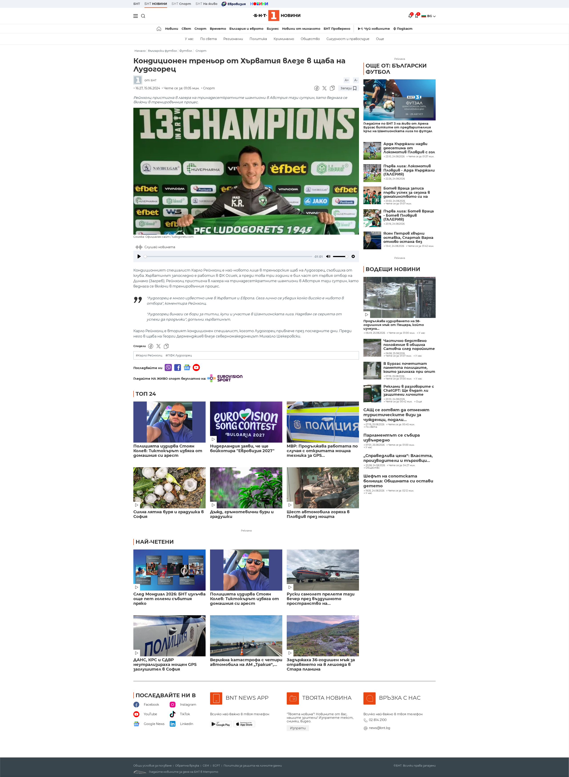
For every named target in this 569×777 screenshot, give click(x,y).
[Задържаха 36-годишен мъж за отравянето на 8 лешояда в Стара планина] (323, 635)
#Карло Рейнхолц (149, 355)
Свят (186, 29)
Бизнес (273, 29)
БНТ (136, 4)
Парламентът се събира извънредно (391, 438)
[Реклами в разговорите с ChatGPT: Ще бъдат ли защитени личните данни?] (372, 393)
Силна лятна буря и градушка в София (168, 514)
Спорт (200, 29)
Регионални (233, 39)
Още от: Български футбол (396, 68)
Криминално (284, 39)
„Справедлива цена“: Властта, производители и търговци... (398, 458)
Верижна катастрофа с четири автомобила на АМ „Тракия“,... (246, 662)
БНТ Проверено (337, 29)
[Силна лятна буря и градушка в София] (169, 487)
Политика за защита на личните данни (253, 765)
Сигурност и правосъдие (348, 39)
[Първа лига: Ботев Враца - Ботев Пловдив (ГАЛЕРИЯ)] (372, 218)
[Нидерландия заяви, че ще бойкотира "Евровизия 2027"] (246, 422)
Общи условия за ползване (152, 765)
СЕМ (206, 765)
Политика (258, 39)
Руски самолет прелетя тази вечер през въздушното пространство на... (321, 599)
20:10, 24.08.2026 (395, 399)
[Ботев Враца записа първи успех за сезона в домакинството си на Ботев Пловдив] (372, 195)
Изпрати (298, 728)
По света (208, 39)
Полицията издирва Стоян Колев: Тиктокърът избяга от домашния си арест (167, 451)
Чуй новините (377, 29)
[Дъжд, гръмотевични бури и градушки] (246, 487)
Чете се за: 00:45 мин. (401, 424)
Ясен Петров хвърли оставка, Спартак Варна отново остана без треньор (408, 238)
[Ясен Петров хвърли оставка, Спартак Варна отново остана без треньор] (372, 240)
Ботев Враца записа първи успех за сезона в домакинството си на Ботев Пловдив (406, 192)
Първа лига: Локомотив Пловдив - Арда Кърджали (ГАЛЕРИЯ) (409, 170)
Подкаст (405, 29)
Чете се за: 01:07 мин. (399, 356)
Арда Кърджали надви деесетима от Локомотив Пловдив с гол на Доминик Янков (409, 148)
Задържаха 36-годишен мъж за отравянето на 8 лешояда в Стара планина (321, 665)
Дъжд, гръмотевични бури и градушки (242, 514)
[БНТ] (138, 80)
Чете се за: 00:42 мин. (399, 401)
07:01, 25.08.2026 (375, 445)
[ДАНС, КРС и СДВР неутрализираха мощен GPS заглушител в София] (169, 635)
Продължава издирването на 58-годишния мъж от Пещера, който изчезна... (393, 325)
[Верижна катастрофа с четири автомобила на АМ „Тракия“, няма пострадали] (246, 635)
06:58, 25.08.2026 (395, 353)
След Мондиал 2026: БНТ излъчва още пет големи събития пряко (169, 599)
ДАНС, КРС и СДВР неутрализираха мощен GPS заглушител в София (164, 665)
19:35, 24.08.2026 (375, 490)
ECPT (216, 765)
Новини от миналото (301, 29)
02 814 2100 (378, 720)
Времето (218, 29)
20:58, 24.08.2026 (375, 465)
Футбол (185, 50)
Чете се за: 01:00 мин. (402, 333)
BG (430, 16)
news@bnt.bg (379, 728)
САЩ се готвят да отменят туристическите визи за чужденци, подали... (396, 414)
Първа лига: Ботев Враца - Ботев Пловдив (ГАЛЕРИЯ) (408, 215)
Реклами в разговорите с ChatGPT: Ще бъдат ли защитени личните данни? (408, 391)
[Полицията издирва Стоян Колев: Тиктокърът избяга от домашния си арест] (169, 422)
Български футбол (162, 50)
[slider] (228, 256)
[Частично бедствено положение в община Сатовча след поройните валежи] (372, 348)
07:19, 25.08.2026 (395, 376)
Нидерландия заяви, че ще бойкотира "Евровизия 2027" (242, 448)
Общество (310, 39)
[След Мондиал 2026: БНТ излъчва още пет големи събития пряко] (169, 570)
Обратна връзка (187, 765)
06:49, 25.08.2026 (375, 333)
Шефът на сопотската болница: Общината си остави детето (398, 481)
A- (356, 80)
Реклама (246, 530)
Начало (140, 50)
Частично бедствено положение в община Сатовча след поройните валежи (409, 345)
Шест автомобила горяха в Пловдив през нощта (318, 514)
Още (380, 39)
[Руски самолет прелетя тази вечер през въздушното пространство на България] (323, 570)
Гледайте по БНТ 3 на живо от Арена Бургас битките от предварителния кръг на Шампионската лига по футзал (397, 127)
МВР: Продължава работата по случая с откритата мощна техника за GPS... (322, 451)
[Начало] (159, 28)
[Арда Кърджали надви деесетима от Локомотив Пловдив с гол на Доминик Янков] (372, 151)
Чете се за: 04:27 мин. (402, 465)
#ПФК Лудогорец (179, 355)
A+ (347, 80)
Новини (171, 29)
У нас (189, 39)
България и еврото (246, 29)
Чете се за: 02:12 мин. (401, 490)
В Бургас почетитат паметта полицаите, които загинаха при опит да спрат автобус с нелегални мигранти (409, 368)
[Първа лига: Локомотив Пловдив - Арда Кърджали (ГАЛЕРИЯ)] (372, 173)
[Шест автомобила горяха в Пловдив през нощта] (323, 487)
